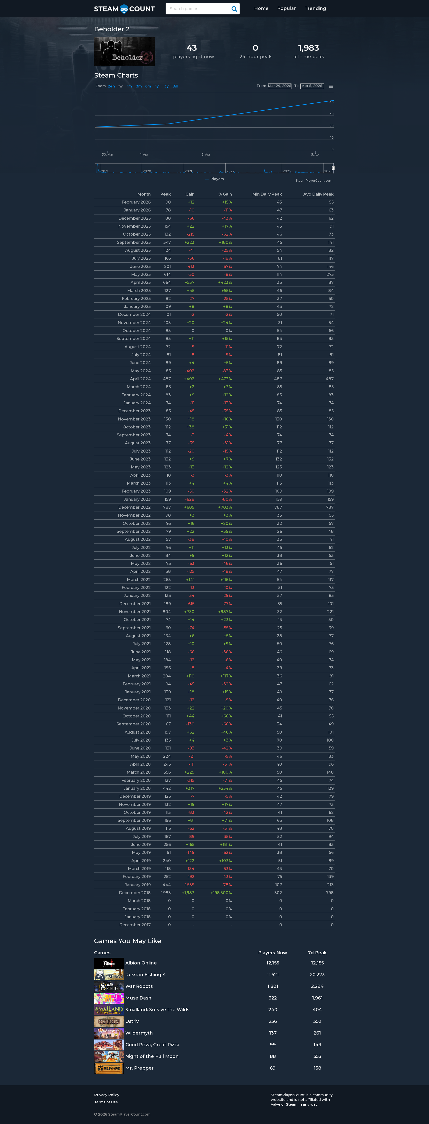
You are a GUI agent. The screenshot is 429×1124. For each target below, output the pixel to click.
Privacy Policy (106, 1095)
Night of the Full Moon (152, 1056)
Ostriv (132, 1021)
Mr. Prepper (139, 1068)
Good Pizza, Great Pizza (152, 1044)
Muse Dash (138, 998)
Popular (286, 8)
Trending (315, 8)
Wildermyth (139, 1033)
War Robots (139, 986)
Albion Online (141, 963)
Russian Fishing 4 (145, 974)
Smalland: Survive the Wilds (157, 1009)
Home (261, 8)
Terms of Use (106, 1102)
